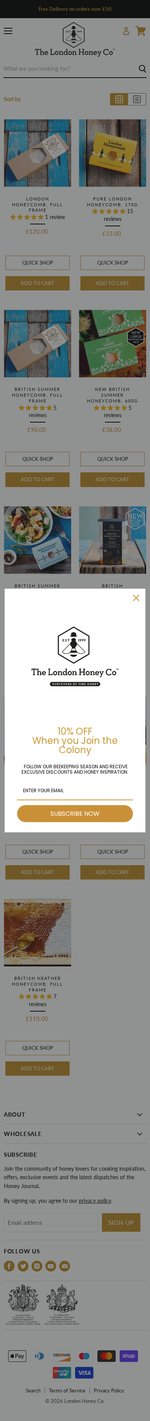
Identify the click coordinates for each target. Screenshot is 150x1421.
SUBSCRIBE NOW (75, 813)
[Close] (136, 598)
